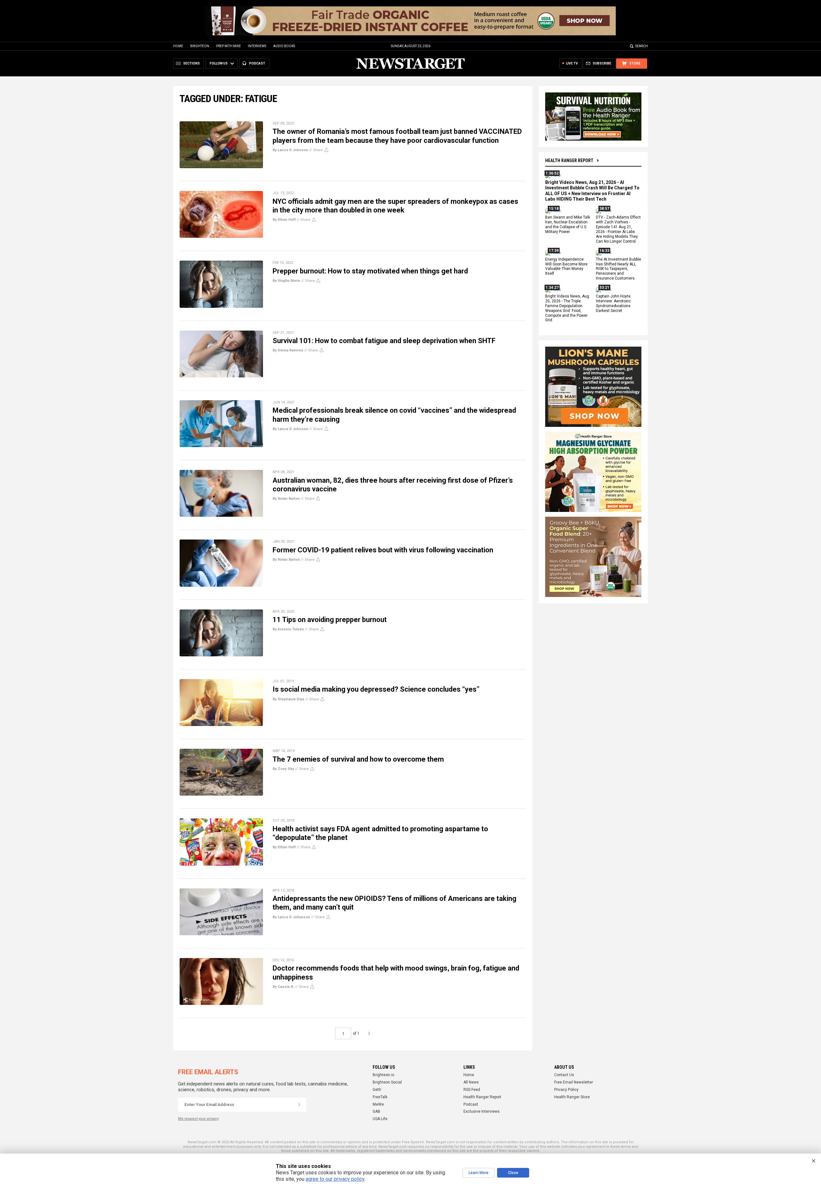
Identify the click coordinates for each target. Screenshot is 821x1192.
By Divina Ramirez (288, 350)
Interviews (257, 46)
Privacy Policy (566, 1089)
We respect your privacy (198, 1119)
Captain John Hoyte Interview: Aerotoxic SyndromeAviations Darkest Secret (613, 303)
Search (641, 46)
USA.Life (380, 1119)
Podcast (470, 1104)
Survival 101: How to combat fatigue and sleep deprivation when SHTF (384, 341)
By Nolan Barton (286, 499)
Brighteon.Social (387, 1082)
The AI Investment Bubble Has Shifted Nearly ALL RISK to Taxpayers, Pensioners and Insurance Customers (618, 269)
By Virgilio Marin (286, 281)
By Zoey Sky (283, 769)
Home (178, 46)
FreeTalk (380, 1097)
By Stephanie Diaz (288, 699)
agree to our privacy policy (335, 1179)
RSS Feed (471, 1089)
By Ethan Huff (284, 220)
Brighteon (199, 46)
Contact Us (564, 1075)
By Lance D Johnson (290, 150)
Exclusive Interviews (481, 1111)
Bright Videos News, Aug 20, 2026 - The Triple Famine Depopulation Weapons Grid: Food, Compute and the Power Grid (567, 308)
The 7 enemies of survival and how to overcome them (358, 759)
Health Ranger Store (572, 1097)
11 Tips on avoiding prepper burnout (330, 620)
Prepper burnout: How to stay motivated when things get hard (370, 271)
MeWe (378, 1104)
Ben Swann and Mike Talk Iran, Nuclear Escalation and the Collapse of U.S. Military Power (567, 224)
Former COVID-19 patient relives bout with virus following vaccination (383, 550)
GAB (376, 1111)
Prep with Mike (228, 46)
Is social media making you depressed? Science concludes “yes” (376, 689)
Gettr (377, 1089)
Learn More (478, 1172)
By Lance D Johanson (291, 917)
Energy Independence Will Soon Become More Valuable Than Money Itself (566, 266)
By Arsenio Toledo (288, 629)
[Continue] (299, 1105)
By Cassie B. (283, 987)
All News (471, 1082)
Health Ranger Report (569, 160)
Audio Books (284, 46)
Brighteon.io (383, 1075)
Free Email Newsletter (573, 1082)
